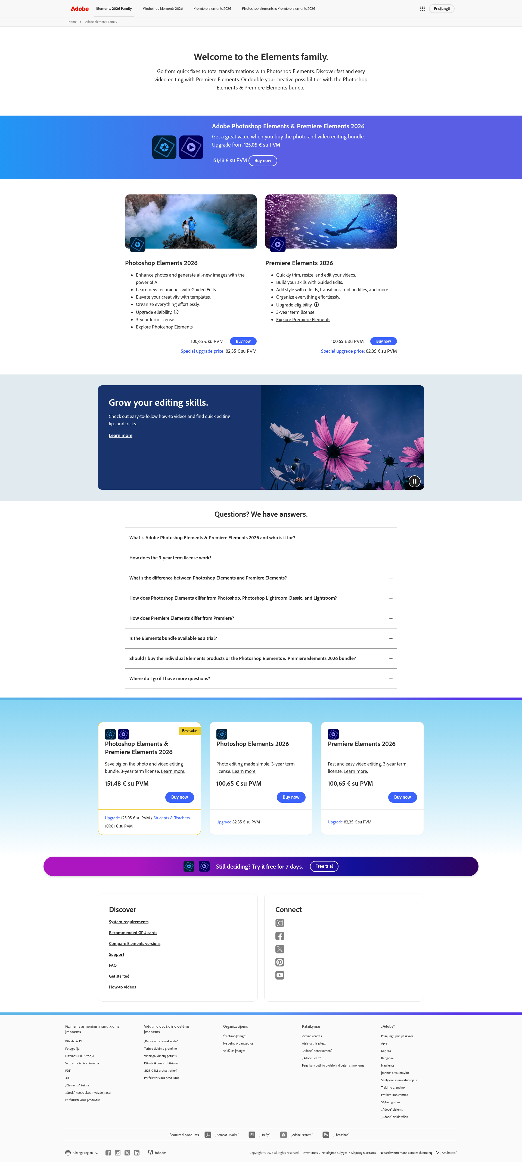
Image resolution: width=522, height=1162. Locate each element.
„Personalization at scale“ (161, 1041)
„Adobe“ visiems (392, 1109)
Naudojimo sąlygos (334, 1153)
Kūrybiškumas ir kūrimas (161, 1063)
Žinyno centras (312, 1036)
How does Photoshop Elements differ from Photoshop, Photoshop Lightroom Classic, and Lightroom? (233, 598)
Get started (119, 976)
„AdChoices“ (448, 1153)
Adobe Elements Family (101, 22)
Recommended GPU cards (133, 932)
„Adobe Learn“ (311, 1058)
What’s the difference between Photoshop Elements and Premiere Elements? (208, 578)
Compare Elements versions (134, 943)
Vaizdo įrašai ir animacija (82, 1063)
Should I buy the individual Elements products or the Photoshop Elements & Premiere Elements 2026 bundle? (242, 658)
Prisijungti (442, 8)
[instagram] (117, 1152)
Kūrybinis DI (73, 1041)
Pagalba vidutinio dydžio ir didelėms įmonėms (333, 1065)
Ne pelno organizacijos (238, 1043)
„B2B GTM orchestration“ (161, 1071)
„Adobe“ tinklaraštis (394, 1117)
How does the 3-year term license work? (170, 558)
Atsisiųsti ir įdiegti (314, 1043)
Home (73, 22)
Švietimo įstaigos (235, 1036)
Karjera (386, 1051)
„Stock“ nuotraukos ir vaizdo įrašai (88, 1093)
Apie (384, 1043)
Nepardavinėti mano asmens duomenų (406, 1153)
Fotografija (72, 1049)
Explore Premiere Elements (303, 320)
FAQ (113, 965)
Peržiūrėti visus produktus (82, 1100)
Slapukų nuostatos (363, 1153)
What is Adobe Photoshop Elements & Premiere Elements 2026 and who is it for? (212, 538)
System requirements (128, 921)
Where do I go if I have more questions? (169, 678)
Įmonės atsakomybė (395, 1073)
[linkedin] (136, 1152)
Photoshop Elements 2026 (163, 8)
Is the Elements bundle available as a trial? (173, 638)
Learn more (120, 435)
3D (67, 1078)
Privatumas (310, 1153)
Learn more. (173, 771)
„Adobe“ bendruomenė (317, 1051)
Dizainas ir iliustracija (79, 1056)
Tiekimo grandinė (393, 1087)
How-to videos (122, 987)
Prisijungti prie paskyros (397, 1036)
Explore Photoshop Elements (164, 327)
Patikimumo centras (394, 1095)
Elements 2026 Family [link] (114, 8)
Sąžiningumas (390, 1102)
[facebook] (108, 1152)
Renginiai (387, 1058)
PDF (68, 1071)
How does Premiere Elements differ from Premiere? (181, 618)
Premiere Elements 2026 (212, 8)
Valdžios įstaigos (234, 1051)
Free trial (324, 866)
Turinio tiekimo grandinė (160, 1049)
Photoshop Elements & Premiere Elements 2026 (278, 8)
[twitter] (127, 1152)
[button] (422, 8)
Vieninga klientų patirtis (160, 1056)
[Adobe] (80, 8)
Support (116, 954)
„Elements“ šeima (77, 1085)
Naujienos (387, 1065)
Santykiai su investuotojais (399, 1080)
